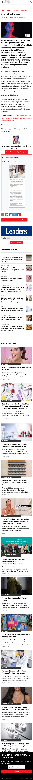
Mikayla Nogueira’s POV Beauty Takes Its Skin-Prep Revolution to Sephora (15, 745)
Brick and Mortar (5, 265)
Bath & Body (4, 276)
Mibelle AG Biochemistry (19, 17)
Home (2, 10)
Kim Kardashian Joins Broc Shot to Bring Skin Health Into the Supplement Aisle (16, 708)
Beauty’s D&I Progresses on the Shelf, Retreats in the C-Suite (11, 318)
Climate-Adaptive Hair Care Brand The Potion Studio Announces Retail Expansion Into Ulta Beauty (12, 300)
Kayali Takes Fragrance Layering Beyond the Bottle (11, 279)
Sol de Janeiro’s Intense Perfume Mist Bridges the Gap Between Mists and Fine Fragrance (13, 328)
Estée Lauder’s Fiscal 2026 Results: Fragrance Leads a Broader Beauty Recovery (12, 259)
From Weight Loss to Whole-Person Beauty (14, 599)
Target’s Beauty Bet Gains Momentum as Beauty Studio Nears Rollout (12, 270)
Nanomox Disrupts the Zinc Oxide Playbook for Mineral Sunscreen (14, 672)
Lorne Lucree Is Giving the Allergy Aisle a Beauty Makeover (16, 636)
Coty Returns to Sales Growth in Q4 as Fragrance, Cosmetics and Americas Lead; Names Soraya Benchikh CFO (12, 289)
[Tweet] (15, 214)
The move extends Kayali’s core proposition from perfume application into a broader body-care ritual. (15, 375)
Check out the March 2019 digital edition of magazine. (16, 118)
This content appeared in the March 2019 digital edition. (16, 147)
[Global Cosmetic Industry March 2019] (16, 139)
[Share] (6, 214)
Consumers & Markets (6, 315)
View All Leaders (16, 242)
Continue (16, 771)
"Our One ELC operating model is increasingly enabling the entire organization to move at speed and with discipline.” (15, 490)
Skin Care (24, 10)
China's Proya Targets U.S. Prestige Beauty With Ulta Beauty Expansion (12, 309)
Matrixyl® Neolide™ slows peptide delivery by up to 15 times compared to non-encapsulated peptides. (15, 529)
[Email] (2, 214)
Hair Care (3, 295)
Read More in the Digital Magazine (16, 152)
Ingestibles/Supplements (9, 704)
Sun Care (4, 667)
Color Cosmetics (5, 255)
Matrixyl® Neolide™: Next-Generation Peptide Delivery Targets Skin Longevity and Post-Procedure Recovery (16, 521)
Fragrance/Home (5, 285)
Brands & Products (13, 10)
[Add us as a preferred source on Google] (19, 214)
